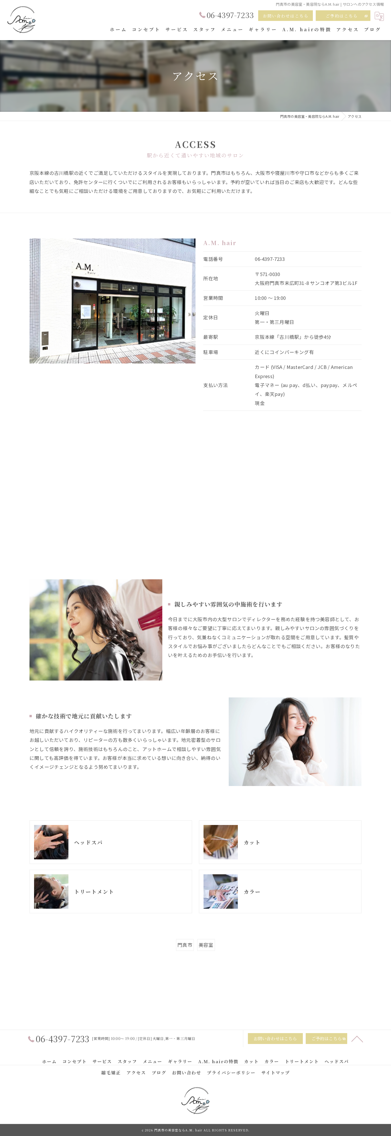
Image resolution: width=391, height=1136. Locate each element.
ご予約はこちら (342, 16)
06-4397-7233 (270, 258)
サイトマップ (275, 1072)
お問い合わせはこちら (286, 16)
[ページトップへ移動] (357, 1038)
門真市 (184, 944)
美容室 (206, 944)
